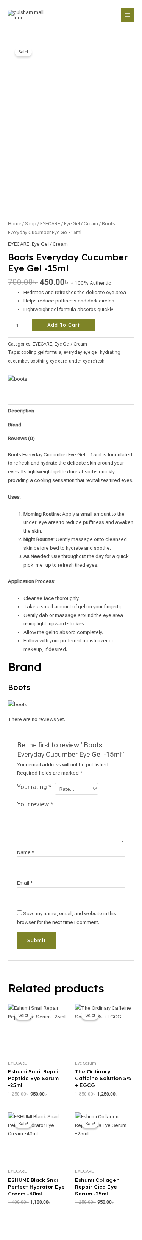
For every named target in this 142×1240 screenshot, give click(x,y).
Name (25, 852)
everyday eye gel (81, 352)
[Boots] (17, 378)
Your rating (34, 786)
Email (25, 883)
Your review (35, 804)
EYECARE (50, 223)
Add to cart (63, 325)
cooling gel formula (41, 352)
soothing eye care (48, 361)
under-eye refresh (87, 361)
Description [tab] (21, 411)
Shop (30, 223)
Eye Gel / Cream (81, 223)
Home (14, 223)
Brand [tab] (14, 425)
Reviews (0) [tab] (21, 438)
